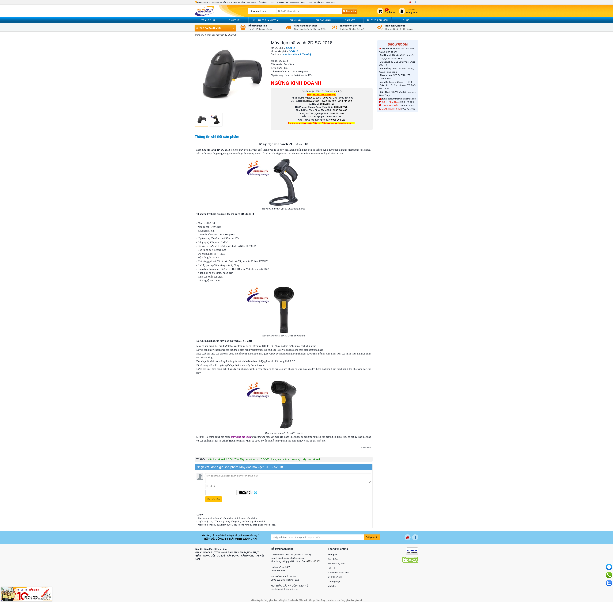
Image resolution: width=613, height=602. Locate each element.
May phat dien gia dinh (351, 600)
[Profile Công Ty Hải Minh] (26, 594)
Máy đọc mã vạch (249, 459)
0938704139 (330, 2)
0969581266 (311, 2)
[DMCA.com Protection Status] (410, 559)
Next (262, 75)
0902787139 (214, 2)
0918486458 (232, 2)
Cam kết (350, 20)
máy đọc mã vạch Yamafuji (286, 459)
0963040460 (294, 2)
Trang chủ (208, 20)
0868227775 (273, 2)
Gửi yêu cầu (372, 537)
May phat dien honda (330, 600)
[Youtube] (410, 2)
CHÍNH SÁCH (296, 20)
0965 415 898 (408, 108)
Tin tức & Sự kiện (377, 20)
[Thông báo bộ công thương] (412, 551)
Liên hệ (405, 20)
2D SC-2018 (265, 459)
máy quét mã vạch (311, 459)
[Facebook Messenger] (609, 567)
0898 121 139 (407, 102)
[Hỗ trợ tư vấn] (609, 575)
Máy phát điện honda (288, 600)
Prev (198, 75)
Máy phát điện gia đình (309, 600)
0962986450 (251, 2)
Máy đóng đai (257, 600)
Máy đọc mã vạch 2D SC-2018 (223, 459)
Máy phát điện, (271, 600)
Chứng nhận (323, 20)
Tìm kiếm (350, 11)
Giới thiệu (235, 20)
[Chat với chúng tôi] (609, 583)
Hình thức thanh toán (266, 20)
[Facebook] (415, 2)
